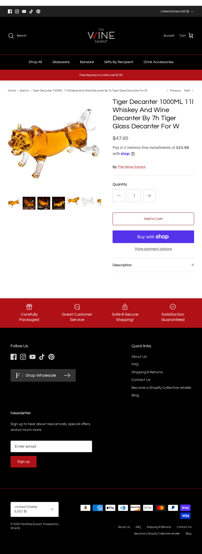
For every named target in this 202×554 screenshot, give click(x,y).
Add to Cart (153, 219)
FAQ (135, 364)
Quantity (120, 184)
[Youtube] (24, 11)
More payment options (153, 249)
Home (12, 90)
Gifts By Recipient (118, 62)
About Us (139, 357)
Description (122, 265)
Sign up (23, 462)
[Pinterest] (38, 11)
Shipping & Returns (147, 372)
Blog (135, 395)
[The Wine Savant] (101, 35)
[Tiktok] (31, 11)
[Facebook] (10, 11)
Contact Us (141, 380)
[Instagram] (17, 11)
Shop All (35, 62)
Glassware (61, 62)
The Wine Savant (132, 167)
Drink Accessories (159, 62)
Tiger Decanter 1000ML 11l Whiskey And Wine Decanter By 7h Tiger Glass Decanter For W (90, 90)
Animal (24, 90)
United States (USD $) (175, 11)
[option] (54, 144)
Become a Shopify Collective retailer (161, 388)
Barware (87, 62)
